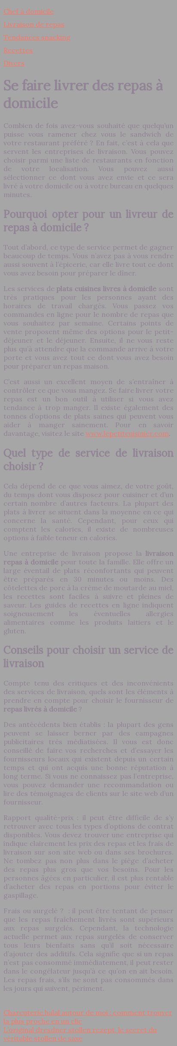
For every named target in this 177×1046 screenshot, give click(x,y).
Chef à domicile (28, 11)
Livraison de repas (33, 24)
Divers (13, 63)
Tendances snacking (36, 37)
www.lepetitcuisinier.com (127, 433)
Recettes (18, 50)
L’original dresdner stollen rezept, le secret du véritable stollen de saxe (80, 1034)
